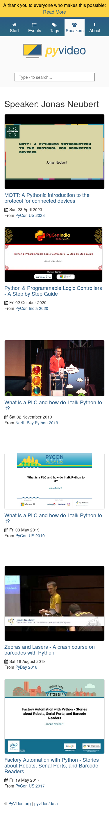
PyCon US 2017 (30, 786)
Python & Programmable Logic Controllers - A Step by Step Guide (53, 290)
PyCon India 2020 (31, 308)
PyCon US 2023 (30, 215)
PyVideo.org (19, 803)
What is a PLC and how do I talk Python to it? (53, 405)
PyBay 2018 (26, 667)
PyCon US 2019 (30, 535)
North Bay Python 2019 (36, 422)
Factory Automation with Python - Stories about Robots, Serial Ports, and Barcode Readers (51, 765)
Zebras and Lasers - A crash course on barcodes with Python (49, 649)
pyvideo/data (46, 803)
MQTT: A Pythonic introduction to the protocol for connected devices (47, 197)
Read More (54, 11)
